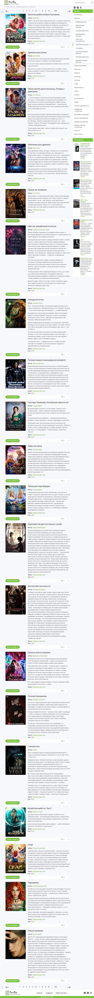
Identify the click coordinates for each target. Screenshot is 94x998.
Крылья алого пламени (39, 652)
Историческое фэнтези (80, 35)
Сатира (76, 95)
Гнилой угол (34, 746)
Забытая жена (35, 446)
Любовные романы (80, 66)
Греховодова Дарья (39, 527)
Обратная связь (61, 993)
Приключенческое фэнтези (82, 52)
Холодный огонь (36, 299)
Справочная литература (78, 110)
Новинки (40, 993)
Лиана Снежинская (39, 848)
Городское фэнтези (82, 31)
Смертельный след (86, 258)
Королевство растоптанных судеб (45, 524)
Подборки (49, 993)
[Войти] (2, 7)
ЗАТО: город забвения (83, 200)
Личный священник (37, 696)
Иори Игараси (37, 934)
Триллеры (77, 77)
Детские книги (79, 98)
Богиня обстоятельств (39, 586)
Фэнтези (12, 7)
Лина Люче (36, 148)
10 (49, 11)
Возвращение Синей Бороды (86, 220)
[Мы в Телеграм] (74, 7)
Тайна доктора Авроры (39, 486)
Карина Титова (37, 812)
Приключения (78, 87)
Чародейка (33, 882)
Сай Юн (35, 750)
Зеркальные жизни (37, 52)
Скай (30, 844)
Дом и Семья (78, 134)
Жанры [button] (76, 11)
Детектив (77, 69)
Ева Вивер (36, 18)
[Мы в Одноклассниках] (80, 7)
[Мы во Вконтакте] (77, 7)
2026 (32, 43)
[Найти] (92, 2)
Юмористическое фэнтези (81, 61)
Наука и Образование (81, 118)
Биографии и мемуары (81, 114)
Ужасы (76, 84)
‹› (82, 158)
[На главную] (11, 2)
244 (55, 11)
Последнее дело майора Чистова (85, 144)
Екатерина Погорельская (41, 230)
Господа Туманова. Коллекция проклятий (48, 402)
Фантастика (78, 15)
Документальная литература (79, 126)
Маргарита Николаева (40, 656)
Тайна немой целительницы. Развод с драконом (46, 90)
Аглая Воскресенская (40, 886)
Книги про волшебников (80, 40)
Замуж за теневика (37, 189)
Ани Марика (36, 95)
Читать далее (12, 47)
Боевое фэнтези (81, 22)
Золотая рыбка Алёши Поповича (43, 14)
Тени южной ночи (85, 162)
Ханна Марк (36, 56)
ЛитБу (7, 7)
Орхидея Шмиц (38, 303)
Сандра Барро (37, 406)
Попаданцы (79, 48)
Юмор (76, 91)
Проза (76, 102)
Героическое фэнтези (80, 26)
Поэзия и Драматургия (81, 106)
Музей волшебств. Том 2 (39, 808)
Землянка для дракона (39, 144)
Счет (81, 240)
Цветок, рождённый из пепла (42, 226)
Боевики (77, 73)
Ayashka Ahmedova (39, 699)
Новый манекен (35, 930)
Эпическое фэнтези (82, 57)
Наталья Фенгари (38, 363)
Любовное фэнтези (22, 7)
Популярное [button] (78, 140)
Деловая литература (81, 122)
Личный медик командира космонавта (47, 360)
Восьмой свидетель (86, 180)
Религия (77, 130)
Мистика (77, 80)
